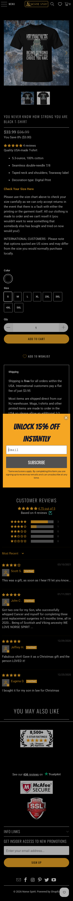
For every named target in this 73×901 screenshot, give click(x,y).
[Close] (66, 417)
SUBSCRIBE (36, 462)
